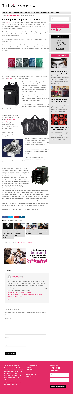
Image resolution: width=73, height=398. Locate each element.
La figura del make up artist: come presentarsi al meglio (19, 232)
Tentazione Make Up (19, 7)
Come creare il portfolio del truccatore (30, 231)
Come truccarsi (29, 367)
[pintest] (60, 30)
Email (7, 345)
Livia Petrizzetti (16, 276)
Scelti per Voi (29, 369)
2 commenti (29, 242)
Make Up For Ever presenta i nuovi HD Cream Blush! (60, 128)
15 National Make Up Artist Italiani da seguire (42, 231)
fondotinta (9, 78)
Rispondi (9, 299)
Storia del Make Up (31, 372)
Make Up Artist (8, 22)
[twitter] (54, 30)
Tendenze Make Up (31, 374)
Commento (8, 318)
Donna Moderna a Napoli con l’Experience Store (59, 100)
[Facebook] (51, 30)
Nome (7, 337)
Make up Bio (29, 376)
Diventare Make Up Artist (15, 243)
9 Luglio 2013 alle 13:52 (17, 277)
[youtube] (57, 30)
